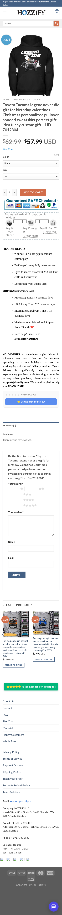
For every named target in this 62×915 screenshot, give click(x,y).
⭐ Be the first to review (31, 401)
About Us (8, 701)
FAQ (5, 714)
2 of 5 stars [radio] (32, 488)
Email (11, 557)
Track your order (13, 778)
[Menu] (5, 12)
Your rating (15, 483)
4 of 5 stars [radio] (16, 499)
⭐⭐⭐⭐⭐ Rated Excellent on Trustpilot (31, 686)
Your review (15, 512)
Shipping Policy (12, 772)
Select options (13, 665)
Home (6, 99)
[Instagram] (9, 860)
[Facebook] (2, 860)
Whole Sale (9, 741)
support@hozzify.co (20, 801)
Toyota (36, 99)
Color (6, 157)
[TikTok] (28, 860)
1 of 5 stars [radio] (13, 488)
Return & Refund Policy (16, 785)
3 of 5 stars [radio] (16, 494)
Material (8, 728)
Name (11, 541)
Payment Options (13, 765)
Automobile (20, 99)
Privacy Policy (11, 752)
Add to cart (33, 192)
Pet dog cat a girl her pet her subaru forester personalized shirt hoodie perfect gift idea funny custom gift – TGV (45, 644)
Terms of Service (12, 758)
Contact (7, 707)
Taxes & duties (11, 791)
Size (5, 170)
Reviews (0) (9, 425)
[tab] (31, 425)
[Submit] (56, 23)
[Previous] (2, 642)
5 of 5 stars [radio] (16, 505)
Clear (56, 155)
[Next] (59, 642)
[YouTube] (15, 860)
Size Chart (9, 149)
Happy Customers (13, 734)
